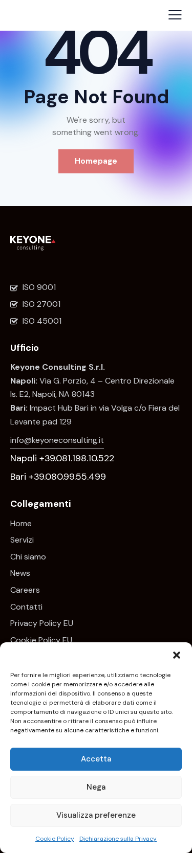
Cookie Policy (54, 839)
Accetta (96, 759)
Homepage (96, 161)
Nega (96, 787)
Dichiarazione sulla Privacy (118, 839)
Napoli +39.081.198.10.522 (62, 458)
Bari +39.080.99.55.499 (58, 476)
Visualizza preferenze (96, 815)
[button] (177, 655)
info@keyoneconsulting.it (57, 440)
